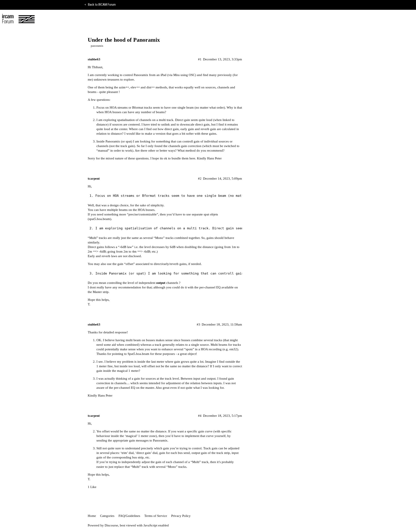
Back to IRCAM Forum (100, 5)
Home (92, 516)
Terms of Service (155, 516)
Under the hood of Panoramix (124, 40)
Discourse (111, 525)
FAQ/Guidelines (129, 516)
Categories (107, 516)
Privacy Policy (181, 516)
